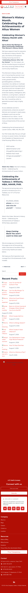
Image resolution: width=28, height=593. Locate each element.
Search (4, 271)
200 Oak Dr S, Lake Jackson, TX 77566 (11, 566)
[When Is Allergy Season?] (5, 325)
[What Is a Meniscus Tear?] (5, 354)
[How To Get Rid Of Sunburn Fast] (5, 285)
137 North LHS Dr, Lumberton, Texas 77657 (11, 561)
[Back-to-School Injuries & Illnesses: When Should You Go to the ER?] (5, 308)
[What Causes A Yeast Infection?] (5, 331)
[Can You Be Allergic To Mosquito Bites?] (5, 292)
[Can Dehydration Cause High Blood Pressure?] (5, 339)
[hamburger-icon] (25, 6)
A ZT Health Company (14, 480)
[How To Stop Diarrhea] (5, 347)
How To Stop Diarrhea (16, 345)
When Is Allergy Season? (17, 323)
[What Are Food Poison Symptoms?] (5, 300)
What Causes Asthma (16, 316)
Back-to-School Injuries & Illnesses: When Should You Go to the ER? (17, 308)
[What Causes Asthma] (5, 318)
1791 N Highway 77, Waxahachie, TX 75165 (11, 572)
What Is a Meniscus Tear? (17, 352)
